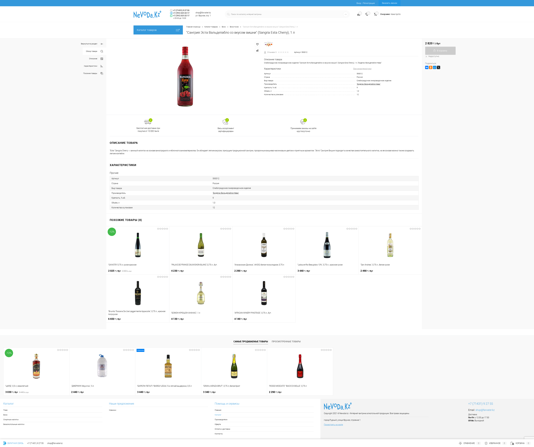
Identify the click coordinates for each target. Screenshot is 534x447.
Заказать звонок (389, 3)
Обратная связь (15, 443)
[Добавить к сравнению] (257, 50)
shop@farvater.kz (485, 409)
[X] (438, 67)
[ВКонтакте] (426, 67)
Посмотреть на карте (333, 425)
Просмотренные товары (286, 341)
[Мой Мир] (434, 67)
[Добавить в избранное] (257, 44)
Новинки (112, 410)
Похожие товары (90, 73)
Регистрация (369, 3)
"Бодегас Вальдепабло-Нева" (368, 84)
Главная (218, 410)
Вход (359, 3)
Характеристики (90, 66)
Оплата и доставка (222, 429)
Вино (5, 415)
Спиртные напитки (10, 419)
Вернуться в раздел (89, 44)
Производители (221, 419)
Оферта (218, 424)
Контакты (219, 434)
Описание (93, 59)
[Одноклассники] (430, 67)
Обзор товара (91, 51)
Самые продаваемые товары (250, 341)
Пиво (5, 410)
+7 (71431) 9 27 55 (35, 443)
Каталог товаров (147, 30)
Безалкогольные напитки (13, 424)
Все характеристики (362, 69)
